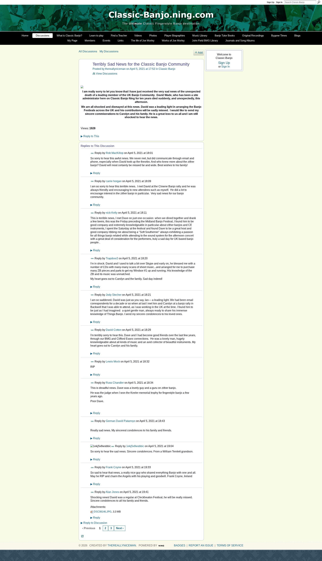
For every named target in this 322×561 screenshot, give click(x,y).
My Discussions (109, 51)
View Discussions (106, 73)
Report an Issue (201, 545)
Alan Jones (112, 492)
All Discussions (88, 51)
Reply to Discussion (94, 522)
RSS (82, 536)
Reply (95, 173)
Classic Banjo (167, 68)
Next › (119, 528)
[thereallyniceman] (85, 70)
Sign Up (270, 2)
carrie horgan (114, 181)
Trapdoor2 (112, 258)
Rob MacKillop (114, 153)
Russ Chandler (115, 382)
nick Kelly (111, 212)
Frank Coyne (113, 467)
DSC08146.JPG (103, 511)
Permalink (92, 153)
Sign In (279, 2)
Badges (179, 545)
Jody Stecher (113, 294)
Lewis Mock (113, 361)
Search (318, 2)
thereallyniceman (115, 68)
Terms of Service (230, 545)
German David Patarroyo (120, 421)
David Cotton (113, 329)
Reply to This (90, 136)
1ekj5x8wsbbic (135, 446)
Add (200, 52)
